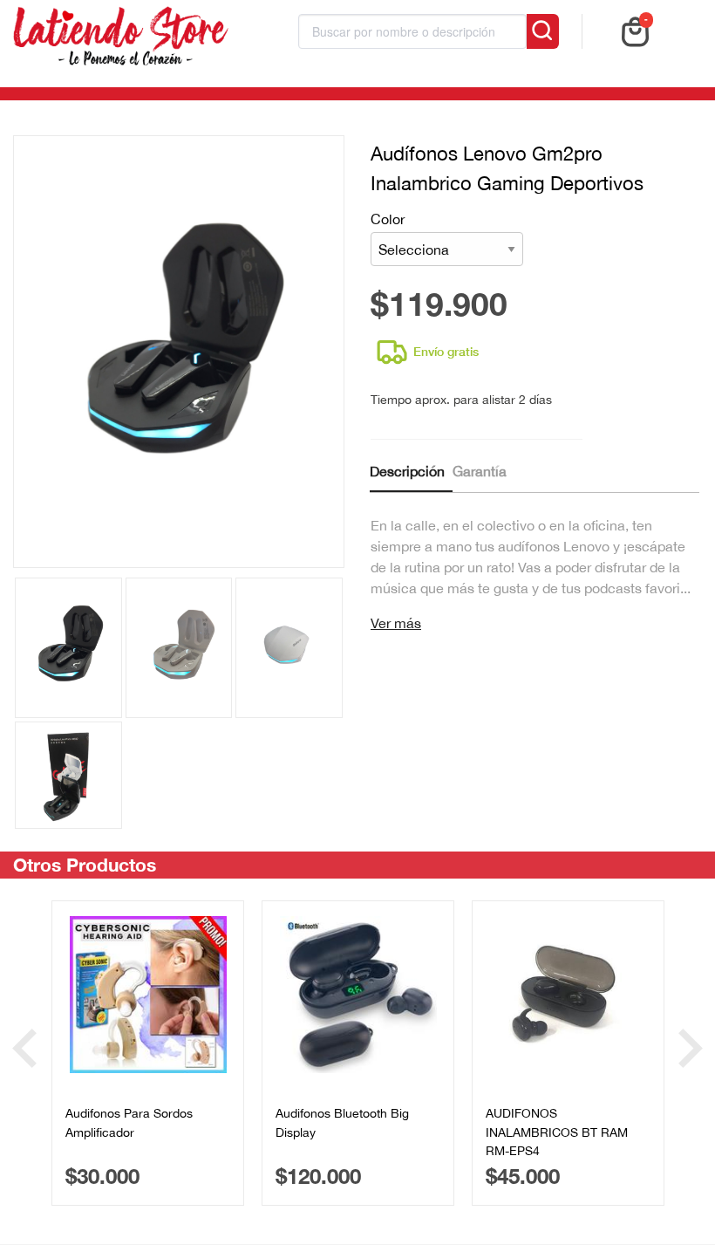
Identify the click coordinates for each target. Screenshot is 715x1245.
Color (388, 219)
